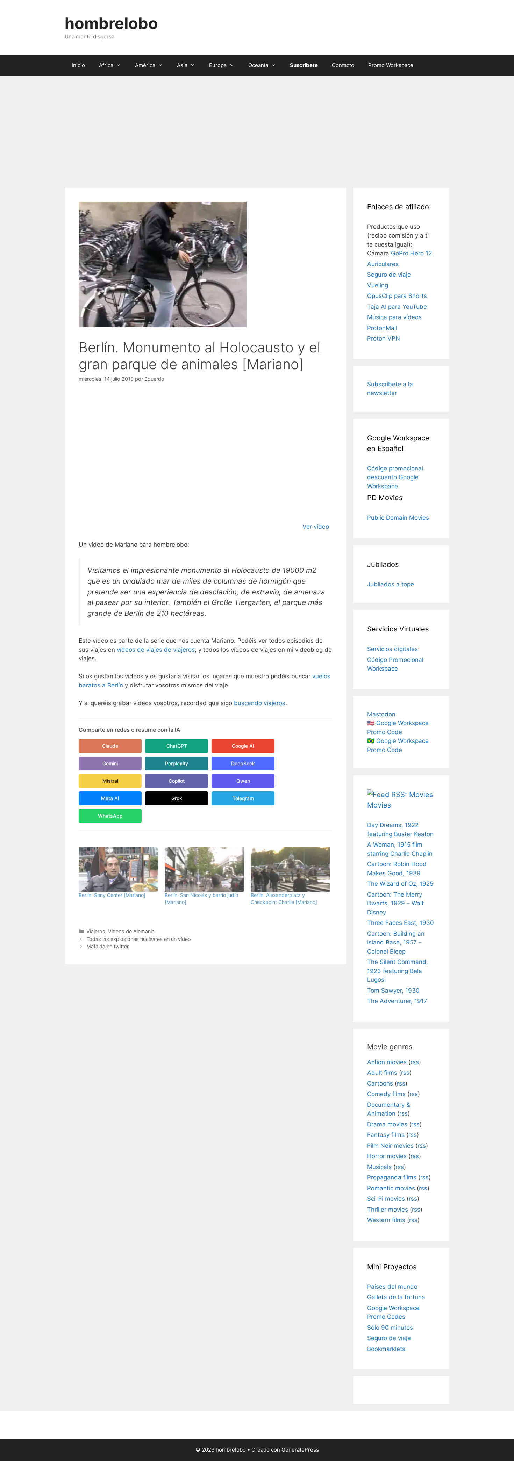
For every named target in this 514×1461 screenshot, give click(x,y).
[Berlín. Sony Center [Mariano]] (118, 869)
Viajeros (95, 931)
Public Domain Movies (398, 517)
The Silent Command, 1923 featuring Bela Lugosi (397, 970)
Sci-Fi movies (386, 1198)
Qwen (243, 781)
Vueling (377, 285)
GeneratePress (300, 1449)
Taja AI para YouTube (397, 306)
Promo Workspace (390, 65)
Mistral (110, 781)
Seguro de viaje (389, 274)
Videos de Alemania (131, 931)
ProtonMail (382, 327)
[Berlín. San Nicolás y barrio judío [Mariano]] (204, 869)
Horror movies (387, 1156)
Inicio (78, 65)
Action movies (387, 1062)
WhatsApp (110, 816)
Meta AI (110, 798)
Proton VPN (383, 338)
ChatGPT (176, 746)
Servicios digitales (392, 648)
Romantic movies (391, 1188)
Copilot (177, 781)
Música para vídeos (394, 317)
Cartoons (380, 1083)
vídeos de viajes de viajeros (156, 649)
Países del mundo (392, 1286)
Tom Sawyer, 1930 (393, 990)
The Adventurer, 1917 (397, 1001)
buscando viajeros (259, 703)
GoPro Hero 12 (411, 253)
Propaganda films (391, 1177)
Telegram (243, 798)
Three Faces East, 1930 (400, 922)
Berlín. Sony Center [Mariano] (112, 895)
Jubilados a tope (390, 584)
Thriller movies (387, 1209)
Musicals (379, 1166)
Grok (176, 798)
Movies (379, 805)
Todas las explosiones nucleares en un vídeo (138, 939)
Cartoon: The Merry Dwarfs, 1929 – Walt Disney (395, 903)
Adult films (382, 1072)
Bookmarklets (386, 1348)
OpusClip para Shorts (397, 295)
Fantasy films (386, 1134)
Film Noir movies (390, 1145)
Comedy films (386, 1093)
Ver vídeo (315, 526)
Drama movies (387, 1124)
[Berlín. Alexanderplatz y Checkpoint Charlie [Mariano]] (290, 869)
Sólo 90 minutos (390, 1327)
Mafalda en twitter (107, 946)
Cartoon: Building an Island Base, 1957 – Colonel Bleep (395, 942)
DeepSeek (243, 763)
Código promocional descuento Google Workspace (395, 477)
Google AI (243, 746)
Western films (386, 1220)
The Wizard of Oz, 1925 (400, 883)
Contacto (343, 65)
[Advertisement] (257, 128)
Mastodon (381, 714)
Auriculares (383, 264)
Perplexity (176, 763)
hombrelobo (111, 23)
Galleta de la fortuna (396, 1297)
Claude (110, 746)
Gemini (110, 763)
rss (415, 1062)
